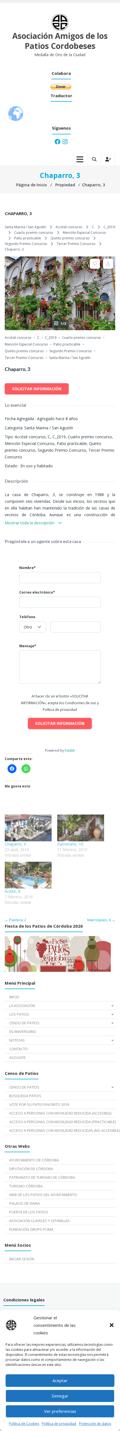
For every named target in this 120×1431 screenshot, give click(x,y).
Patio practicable (27, 238)
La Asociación (22, 1005)
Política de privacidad (59, 1423)
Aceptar (60, 1380)
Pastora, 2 (15, 919)
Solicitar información (36, 388)
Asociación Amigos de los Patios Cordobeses (60, 40)
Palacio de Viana (24, 1203)
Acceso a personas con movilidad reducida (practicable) (62, 1121)
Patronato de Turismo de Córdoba (42, 1177)
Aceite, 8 (12, 891)
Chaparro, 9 (15, 844)
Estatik (70, 750)
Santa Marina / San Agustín (25, 227)
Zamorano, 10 (70, 844)
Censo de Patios (24, 1022)
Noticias (17, 1040)
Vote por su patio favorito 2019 (39, 1104)
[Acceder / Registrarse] (108, 159)
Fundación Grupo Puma (31, 1229)
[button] (111, 1325)
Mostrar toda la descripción (30, 522)
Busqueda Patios (25, 1095)
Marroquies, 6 (101, 919)
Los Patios (19, 1014)
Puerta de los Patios (28, 1212)
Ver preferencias (60, 1411)
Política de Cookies (24, 1423)
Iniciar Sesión (21, 1258)
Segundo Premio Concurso (26, 243)
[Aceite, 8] (28, 875)
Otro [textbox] (28, 627)
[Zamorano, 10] (80, 828)
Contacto (18, 1048)
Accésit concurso (69, 227)
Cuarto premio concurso (33, 232)
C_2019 (109, 227)
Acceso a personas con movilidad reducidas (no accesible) (62, 1130)
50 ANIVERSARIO (22, 1031)
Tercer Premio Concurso (76, 243)
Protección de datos (95, 1423)
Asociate (17, 1057)
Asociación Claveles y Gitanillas (39, 1220)
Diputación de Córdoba (31, 1168)
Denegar (60, 1396)
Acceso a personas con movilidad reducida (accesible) (60, 1113)
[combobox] (32, 626)
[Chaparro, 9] (28, 828)
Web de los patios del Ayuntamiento (43, 1194)
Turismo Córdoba (26, 1186)
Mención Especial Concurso (84, 232)
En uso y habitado (36, 465)
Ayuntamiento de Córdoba (34, 1160)
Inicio (14, 996)
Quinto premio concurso (70, 238)
